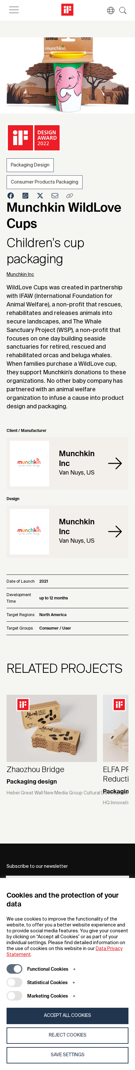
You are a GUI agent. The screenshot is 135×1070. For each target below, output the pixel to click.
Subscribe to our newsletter (37, 866)
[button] (107, 10)
